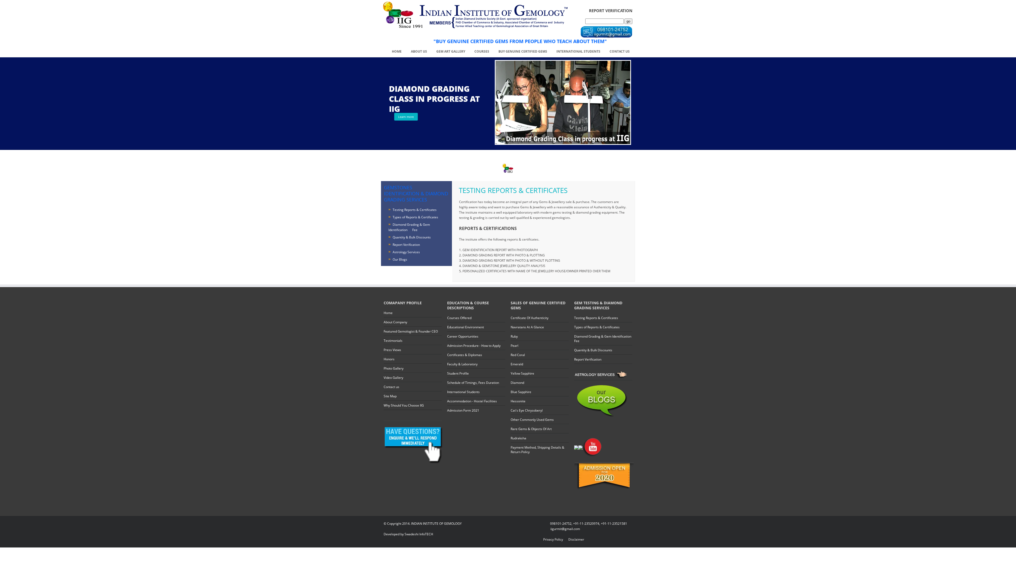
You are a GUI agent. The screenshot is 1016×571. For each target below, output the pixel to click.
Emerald (517, 364)
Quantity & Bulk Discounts (412, 237)
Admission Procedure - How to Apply (474, 345)
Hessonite (518, 401)
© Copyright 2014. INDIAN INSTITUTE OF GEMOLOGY (423, 523)
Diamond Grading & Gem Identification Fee (602, 338)
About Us (419, 51)
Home (397, 51)
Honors (389, 359)
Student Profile (458, 373)
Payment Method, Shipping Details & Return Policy (537, 449)
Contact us (391, 387)
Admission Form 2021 (463, 410)
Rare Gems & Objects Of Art (531, 429)
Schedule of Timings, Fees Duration (473, 382)
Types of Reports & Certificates (415, 217)
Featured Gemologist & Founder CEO (411, 331)
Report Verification (406, 244)
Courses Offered (459, 318)
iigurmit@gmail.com (565, 529)
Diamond (517, 382)
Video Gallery (393, 377)
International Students (578, 51)
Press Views (392, 350)
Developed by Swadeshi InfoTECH (408, 534)
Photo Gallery (393, 368)
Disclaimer (576, 539)
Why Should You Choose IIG (404, 405)
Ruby (514, 336)
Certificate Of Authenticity (529, 318)
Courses (481, 51)
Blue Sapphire (521, 392)
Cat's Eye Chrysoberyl (527, 410)
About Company (395, 322)
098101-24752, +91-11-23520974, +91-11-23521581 (588, 523)
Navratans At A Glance (527, 327)
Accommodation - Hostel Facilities (472, 401)
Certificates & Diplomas (464, 355)
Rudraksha (518, 438)
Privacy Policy (553, 539)
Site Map (390, 396)
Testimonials (393, 340)
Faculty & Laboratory (462, 364)
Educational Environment (465, 327)
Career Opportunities (462, 336)
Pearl (514, 345)
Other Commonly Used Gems (532, 419)
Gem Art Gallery (450, 51)
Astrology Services (406, 252)
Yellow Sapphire (522, 373)
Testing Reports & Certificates (415, 210)
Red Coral (518, 355)
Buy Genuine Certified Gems (522, 51)
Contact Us (620, 51)
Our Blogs (400, 259)
